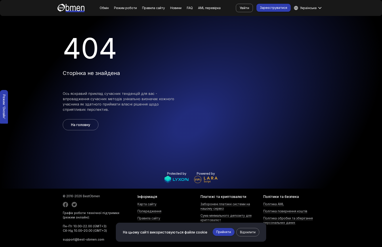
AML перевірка (209, 8)
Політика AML (273, 204)
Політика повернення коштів (285, 211)
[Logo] (70, 8)
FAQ (190, 8)
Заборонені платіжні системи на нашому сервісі (225, 206)
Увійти (244, 8)
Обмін (104, 8)
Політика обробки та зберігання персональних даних (288, 220)
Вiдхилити (248, 232)
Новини (175, 8)
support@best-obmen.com (83, 239)
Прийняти (223, 232)
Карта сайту (147, 204)
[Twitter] (74, 204)
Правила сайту (153, 8)
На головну (80, 125)
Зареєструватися (273, 8)
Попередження (149, 211)
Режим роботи (125, 8)
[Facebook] (65, 204)
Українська (308, 8)
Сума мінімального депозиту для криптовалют (226, 218)
